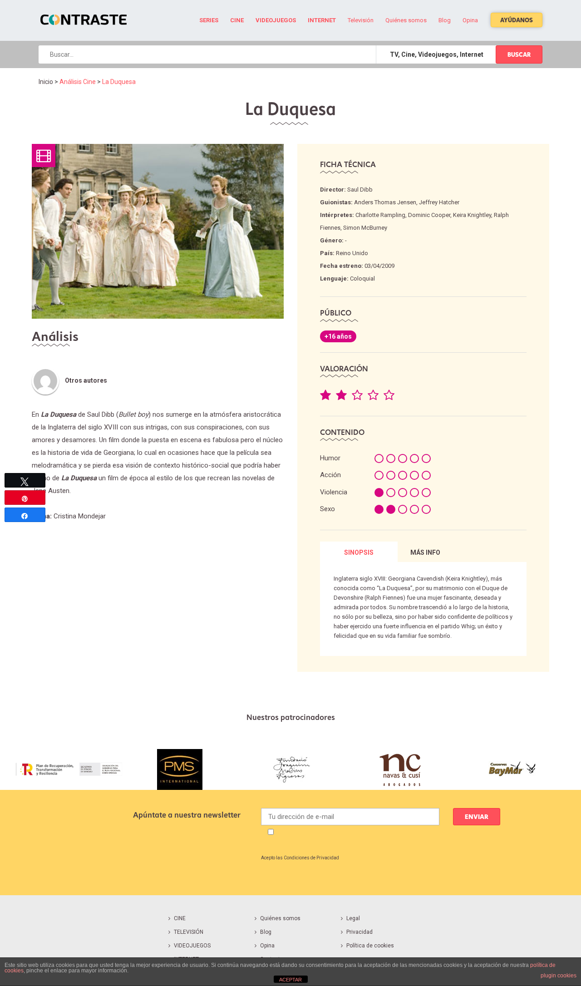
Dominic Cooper (429, 215)
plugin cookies (558, 975)
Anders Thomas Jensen (385, 202)
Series (208, 20)
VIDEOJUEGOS (192, 945)
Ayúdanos (516, 20)
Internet (322, 20)
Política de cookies (370, 945)
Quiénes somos (406, 20)
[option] (69, 769)
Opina (470, 20)
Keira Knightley (472, 215)
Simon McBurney (365, 227)
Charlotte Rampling (380, 215)
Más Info (425, 552)
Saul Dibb (360, 189)
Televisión (361, 20)
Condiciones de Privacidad (311, 857)
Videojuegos (276, 20)
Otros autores (86, 380)
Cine (237, 20)
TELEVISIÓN (188, 932)
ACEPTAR (290, 979)
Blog (444, 20)
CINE (180, 918)
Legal (353, 918)
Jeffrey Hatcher (439, 202)
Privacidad (359, 932)
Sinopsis (359, 552)
